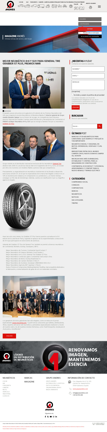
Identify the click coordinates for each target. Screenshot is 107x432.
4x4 (4, 383)
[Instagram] (53, 417)
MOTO (5, 390)
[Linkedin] (56, 417)
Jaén (43, 427)
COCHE (5, 381)
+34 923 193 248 (78, 395)
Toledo (7, 429)
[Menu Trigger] (99, 6)
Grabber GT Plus (8, 123)
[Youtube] (51, 417)
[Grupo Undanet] (98, 425)
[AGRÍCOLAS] (47, 5)
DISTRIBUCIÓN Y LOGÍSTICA (55, 383)
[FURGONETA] (33, 5)
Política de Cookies (33, 424)
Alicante (4, 427)
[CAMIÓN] (40, 5)
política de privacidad (96, 95)
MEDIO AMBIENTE (52, 390)
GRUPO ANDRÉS (51, 381)
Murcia (63, 427)
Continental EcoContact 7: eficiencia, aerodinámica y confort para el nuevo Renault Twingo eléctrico (88, 168)
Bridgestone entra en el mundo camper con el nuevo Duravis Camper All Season (88, 153)
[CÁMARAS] (71, 5)
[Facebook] (45, 417)
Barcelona (14, 427)
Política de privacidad (23, 424)
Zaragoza (23, 429)
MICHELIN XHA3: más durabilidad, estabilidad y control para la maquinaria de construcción (85, 161)
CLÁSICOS (6, 396)
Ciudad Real (27, 427)
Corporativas (77, 188)
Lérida (49, 427)
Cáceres (22, 427)
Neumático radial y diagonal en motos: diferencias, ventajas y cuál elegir (87, 146)
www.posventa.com (19, 323)
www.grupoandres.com (80, 389)
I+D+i (54, 424)
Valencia (11, 429)
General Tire (57, 163)
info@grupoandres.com (80, 393)
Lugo (52, 427)
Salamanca (73, 427)
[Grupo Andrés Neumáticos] (9, 10)
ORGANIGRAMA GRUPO (53, 387)
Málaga (60, 427)
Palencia (68, 427)
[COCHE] (21, 5)
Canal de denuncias (47, 424)
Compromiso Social (80, 182)
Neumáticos (77, 194)
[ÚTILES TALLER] (76, 6)
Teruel (4, 429)
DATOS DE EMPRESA (52, 385)
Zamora (19, 429)
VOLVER (9, 336)
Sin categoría (77, 200)
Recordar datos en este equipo (91, 33)
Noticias (75, 197)
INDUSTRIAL (7, 394)
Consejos (75, 185)
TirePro (75, 203)
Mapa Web (40, 424)
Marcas (75, 191)
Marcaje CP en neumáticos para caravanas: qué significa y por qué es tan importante (87, 138)
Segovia (78, 427)
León (46, 427)
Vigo (15, 429)
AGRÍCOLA (6, 392)
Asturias (9, 427)
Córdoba (32, 427)
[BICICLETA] (65, 5)
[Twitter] (48, 417)
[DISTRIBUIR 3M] (81, 6)
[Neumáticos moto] (60, 5)
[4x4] (27, 5)
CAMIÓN (5, 387)
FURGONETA (7, 385)
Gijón (36, 427)
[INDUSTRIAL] (54, 5)
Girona (39, 427)
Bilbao (18, 427)
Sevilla (82, 427)
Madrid (55, 427)
